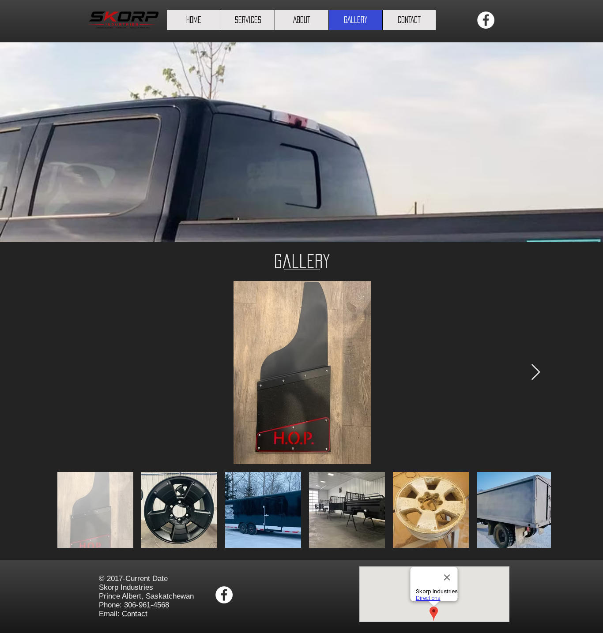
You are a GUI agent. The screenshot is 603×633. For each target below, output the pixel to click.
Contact (134, 614)
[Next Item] (536, 372)
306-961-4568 (146, 605)
